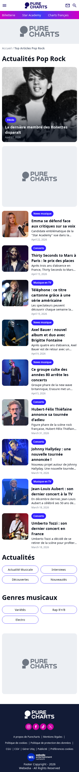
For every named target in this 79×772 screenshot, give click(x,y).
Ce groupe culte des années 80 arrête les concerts (49, 374)
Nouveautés (59, 579)
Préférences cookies (61, 749)
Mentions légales (52, 737)
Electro (20, 620)
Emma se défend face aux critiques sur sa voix (53, 223)
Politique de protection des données (51, 743)
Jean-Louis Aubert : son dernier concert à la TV (52, 491)
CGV (16, 749)
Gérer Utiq (28, 749)
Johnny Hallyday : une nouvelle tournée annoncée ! (51, 454)
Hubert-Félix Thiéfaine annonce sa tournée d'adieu (51, 414)
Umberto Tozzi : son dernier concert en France (49, 528)
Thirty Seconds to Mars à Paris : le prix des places (53, 258)
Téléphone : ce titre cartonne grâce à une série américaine (50, 295)
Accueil (7, 48)
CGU (8, 749)
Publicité (42, 749)
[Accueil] (36, 5)
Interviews (59, 569)
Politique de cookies (16, 743)
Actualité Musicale (20, 569)
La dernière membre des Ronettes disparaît (36, 130)
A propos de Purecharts (26, 737)
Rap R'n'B (58, 610)
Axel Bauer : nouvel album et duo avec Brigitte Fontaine (48, 335)
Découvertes (20, 579)
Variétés (20, 610)
